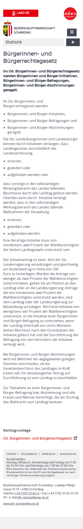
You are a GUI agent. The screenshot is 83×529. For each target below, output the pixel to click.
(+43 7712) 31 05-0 (26, 493)
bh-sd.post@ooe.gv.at (33, 497)
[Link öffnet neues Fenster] (70, 10)
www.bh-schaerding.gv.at (21, 503)
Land (23, 13)
